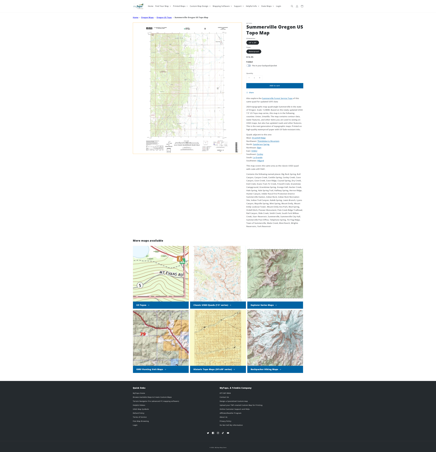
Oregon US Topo (164, 17)
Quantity (249, 73)
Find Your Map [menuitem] (162, 6)
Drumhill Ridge (259, 138)
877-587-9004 (225, 393)
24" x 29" (253, 42)
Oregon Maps (147, 17)
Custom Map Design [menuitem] (199, 6)
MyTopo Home (139, 393)
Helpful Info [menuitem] (251, 6)
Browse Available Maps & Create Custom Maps (152, 397)
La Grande (257, 157)
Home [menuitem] (150, 6)
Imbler (254, 151)
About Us (223, 417)
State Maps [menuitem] (266, 6)
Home (135, 17)
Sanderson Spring (261, 144)
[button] (292, 6)
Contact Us (224, 397)
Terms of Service (140, 417)
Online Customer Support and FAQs (235, 409)
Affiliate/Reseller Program (230, 413)
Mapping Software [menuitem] (221, 6)
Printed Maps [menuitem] (179, 6)
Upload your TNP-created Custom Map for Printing (241, 405)
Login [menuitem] (278, 6)
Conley (260, 154)
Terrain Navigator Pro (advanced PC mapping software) (156, 401)
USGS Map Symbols (141, 409)
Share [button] (251, 92)
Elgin (259, 147)
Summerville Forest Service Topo (277, 98)
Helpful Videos (139, 405)
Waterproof (254, 51)
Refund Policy (138, 413)
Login (135, 425)
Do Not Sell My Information (231, 425)
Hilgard (260, 160)
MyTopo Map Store (220, 447)
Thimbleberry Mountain (268, 141)
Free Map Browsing (141, 421)
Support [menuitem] (238, 6)
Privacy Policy (225, 421)
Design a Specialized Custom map (234, 401)
